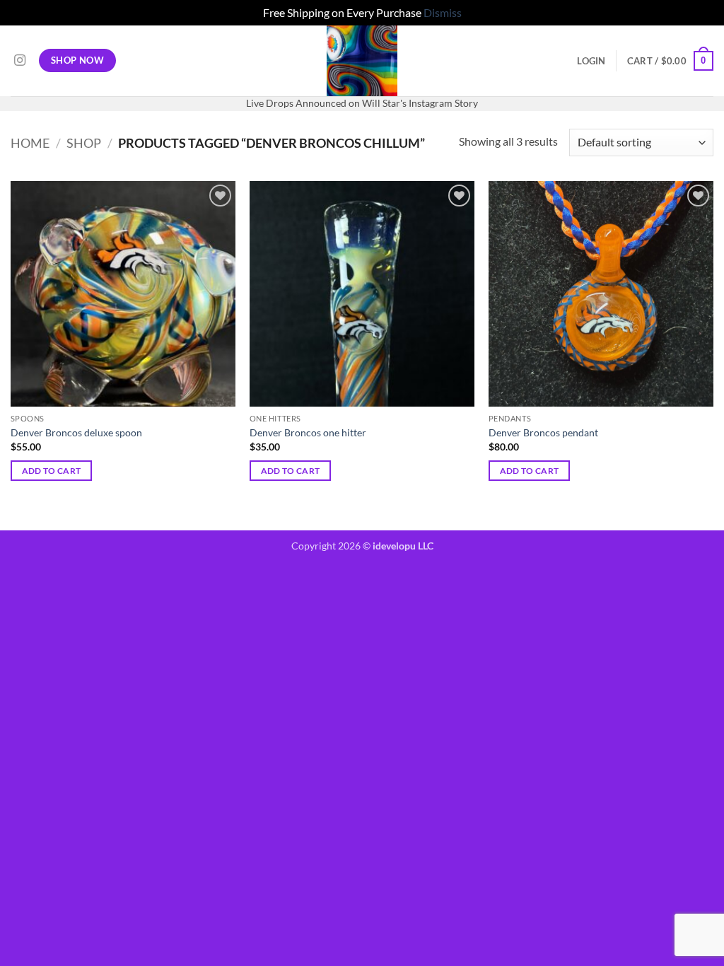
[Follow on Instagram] (19, 60)
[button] (591, 61)
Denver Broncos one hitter (308, 432)
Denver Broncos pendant (543, 432)
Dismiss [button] (443, 12)
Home (30, 143)
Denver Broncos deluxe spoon (76, 432)
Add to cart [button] (51, 470)
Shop (83, 143)
